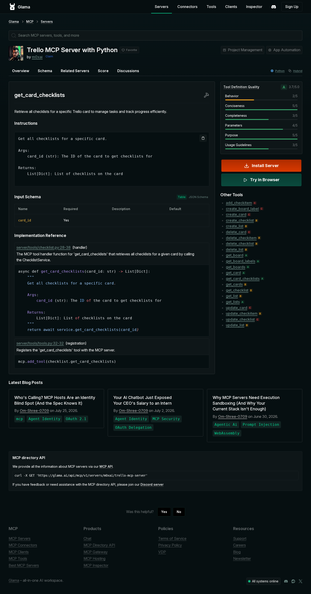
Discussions (128, 71)
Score (103, 71)
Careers (239, 545)
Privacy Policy (170, 545)
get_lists (233, 302)
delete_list (234, 249)
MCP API (106, 466)
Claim (49, 56)
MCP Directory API (99, 545)
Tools (211, 6)
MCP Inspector (96, 565)
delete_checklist (240, 243)
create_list (234, 226)
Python (280, 71)
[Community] (274, 6)
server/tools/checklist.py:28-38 (43, 247)
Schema (45, 71)
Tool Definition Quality (241, 87)
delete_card (236, 232)
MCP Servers (20, 538)
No (179, 512)
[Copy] (203, 138)
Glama (14, 21)
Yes (164, 512)
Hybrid (297, 71)
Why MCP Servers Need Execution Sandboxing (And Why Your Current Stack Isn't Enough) (246, 403)
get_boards (235, 267)
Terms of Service (172, 538)
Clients (231, 6)
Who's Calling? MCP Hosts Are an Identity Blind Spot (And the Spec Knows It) (54, 400)
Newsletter (242, 558)
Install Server (265, 165)
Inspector (254, 6)
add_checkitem (239, 203)
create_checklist (240, 220)
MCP (29, 21)
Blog (237, 552)
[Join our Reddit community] (293, 581)
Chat (87, 538)
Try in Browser (265, 179)
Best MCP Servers (24, 565)
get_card (233, 272)
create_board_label (242, 208)
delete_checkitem (241, 238)
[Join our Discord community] (286, 581)
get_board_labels (240, 261)
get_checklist (237, 290)
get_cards (234, 284)
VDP (162, 552)
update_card (236, 307)
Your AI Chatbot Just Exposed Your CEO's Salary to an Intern (142, 400)
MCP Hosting (94, 558)
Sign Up (291, 6)
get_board (234, 255)
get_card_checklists (243, 278)
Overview (20, 71)
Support (239, 538)
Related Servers (75, 71)
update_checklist (240, 319)
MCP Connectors (23, 545)
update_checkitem (241, 313)
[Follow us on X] (300, 581)
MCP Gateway (96, 552)
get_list (232, 296)
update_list (235, 325)
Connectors (187, 6)
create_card (236, 214)
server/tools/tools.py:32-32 (40, 343)
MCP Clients (19, 552)
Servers (161, 6)
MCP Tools (18, 558)
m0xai (37, 57)
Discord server (151, 484)
